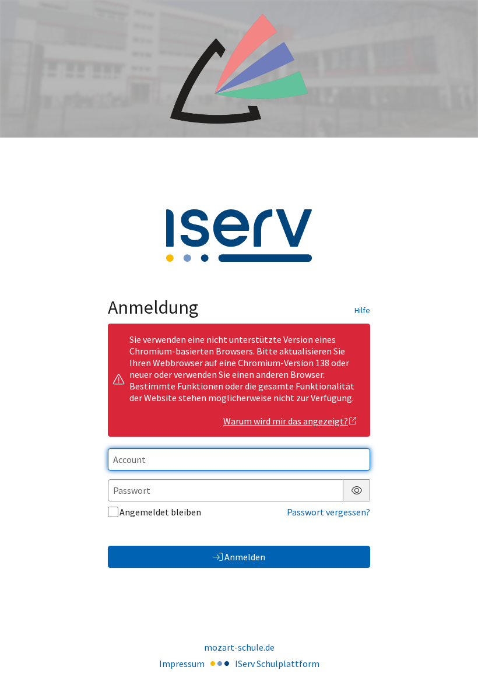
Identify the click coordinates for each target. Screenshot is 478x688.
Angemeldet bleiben (160, 512)
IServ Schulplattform (277, 663)
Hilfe (362, 310)
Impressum (182, 663)
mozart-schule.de (239, 647)
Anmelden (244, 557)
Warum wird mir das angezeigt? (285, 421)
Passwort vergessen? (328, 512)
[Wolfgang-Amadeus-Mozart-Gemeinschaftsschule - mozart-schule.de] (239, 69)
